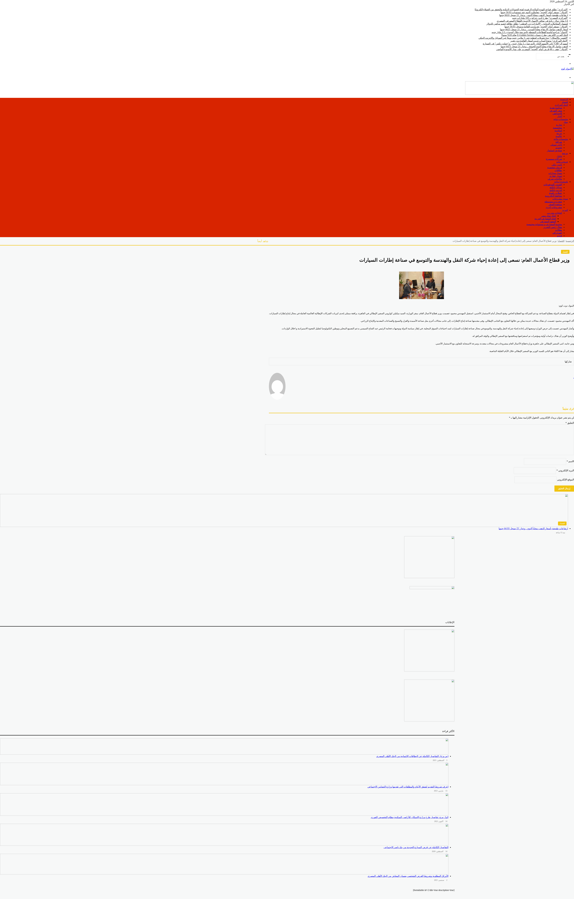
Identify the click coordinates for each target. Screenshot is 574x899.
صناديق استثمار (554, 150)
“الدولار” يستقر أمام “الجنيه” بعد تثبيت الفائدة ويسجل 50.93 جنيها (536, 26)
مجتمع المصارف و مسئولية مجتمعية (544, 224)
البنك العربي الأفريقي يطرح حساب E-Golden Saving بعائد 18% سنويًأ (535, 35)
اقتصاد (565, 102)
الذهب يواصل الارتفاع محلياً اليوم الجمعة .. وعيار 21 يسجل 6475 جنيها (534, 46)
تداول (559, 156)
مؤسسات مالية (561, 139)
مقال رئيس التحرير (552, 227)
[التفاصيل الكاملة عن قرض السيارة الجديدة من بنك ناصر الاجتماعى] (224, 835)
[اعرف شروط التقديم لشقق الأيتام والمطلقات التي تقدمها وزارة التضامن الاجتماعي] (224, 774)
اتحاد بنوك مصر (548, 216)
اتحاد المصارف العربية (545, 218)
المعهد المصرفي (548, 221)
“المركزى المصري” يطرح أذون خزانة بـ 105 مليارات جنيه (540, 18)
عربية (559, 133)
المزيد (565, 210)
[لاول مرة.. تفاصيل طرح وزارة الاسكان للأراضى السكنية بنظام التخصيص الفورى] (224, 804)
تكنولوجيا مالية (561, 181)
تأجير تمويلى (556, 144)
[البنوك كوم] (567, 68)
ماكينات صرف (555, 179)
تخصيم (558, 147)
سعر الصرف (556, 110)
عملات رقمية (555, 193)
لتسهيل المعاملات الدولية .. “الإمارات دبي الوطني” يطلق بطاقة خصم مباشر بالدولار (527, 23)
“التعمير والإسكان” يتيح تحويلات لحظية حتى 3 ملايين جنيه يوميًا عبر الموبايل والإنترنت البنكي (523, 38)
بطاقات (558, 170)
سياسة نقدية (556, 108)
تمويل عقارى (555, 176)
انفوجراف (557, 233)
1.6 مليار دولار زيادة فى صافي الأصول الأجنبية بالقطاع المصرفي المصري (532, 21)
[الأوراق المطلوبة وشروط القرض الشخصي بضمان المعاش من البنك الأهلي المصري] (224, 864)
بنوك (566, 122)
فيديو (559, 235)
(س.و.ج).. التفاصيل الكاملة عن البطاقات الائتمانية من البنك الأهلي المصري (412, 756)
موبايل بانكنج (556, 187)
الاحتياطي (557, 113)
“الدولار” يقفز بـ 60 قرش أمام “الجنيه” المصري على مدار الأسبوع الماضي (532, 49)
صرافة (558, 142)
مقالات (558, 230)
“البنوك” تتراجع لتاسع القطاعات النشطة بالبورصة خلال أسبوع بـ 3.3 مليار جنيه (530, 32)
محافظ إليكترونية (553, 196)
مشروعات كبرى (554, 207)
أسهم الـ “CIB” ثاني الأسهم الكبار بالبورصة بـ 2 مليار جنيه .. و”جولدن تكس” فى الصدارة (525, 43)
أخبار (559, 116)
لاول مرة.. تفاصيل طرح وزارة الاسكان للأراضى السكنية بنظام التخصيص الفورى (409, 817)
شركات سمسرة (554, 159)
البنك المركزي (561, 105)
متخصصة (557, 127)
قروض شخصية (554, 167)
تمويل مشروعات (560, 198)
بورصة (565, 153)
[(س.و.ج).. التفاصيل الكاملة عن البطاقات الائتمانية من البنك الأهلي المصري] (224, 746)
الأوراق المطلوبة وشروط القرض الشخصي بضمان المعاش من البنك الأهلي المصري (408, 876)
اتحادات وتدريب (554, 213)
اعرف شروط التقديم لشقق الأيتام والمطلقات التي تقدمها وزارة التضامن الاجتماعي (407, 786)
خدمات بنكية (562, 161)
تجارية (559, 125)
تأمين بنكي (557, 164)
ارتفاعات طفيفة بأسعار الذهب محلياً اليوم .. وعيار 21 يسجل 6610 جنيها (533, 15)
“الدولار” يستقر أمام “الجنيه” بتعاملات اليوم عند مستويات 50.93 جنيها (534, 12)
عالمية (559, 136)
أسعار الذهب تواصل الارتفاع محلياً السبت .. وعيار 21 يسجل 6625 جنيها (534, 29)
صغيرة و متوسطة (553, 201)
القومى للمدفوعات (553, 184)
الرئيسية (564, 99)
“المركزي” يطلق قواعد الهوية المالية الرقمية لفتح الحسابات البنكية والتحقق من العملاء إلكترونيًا (521, 9)
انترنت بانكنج (556, 190)
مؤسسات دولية (561, 119)
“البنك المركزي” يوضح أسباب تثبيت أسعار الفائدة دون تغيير (539, 40)
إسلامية (558, 130)
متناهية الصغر (555, 204)
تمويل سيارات (555, 173)
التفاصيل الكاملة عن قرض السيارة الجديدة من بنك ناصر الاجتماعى (416, 847)
